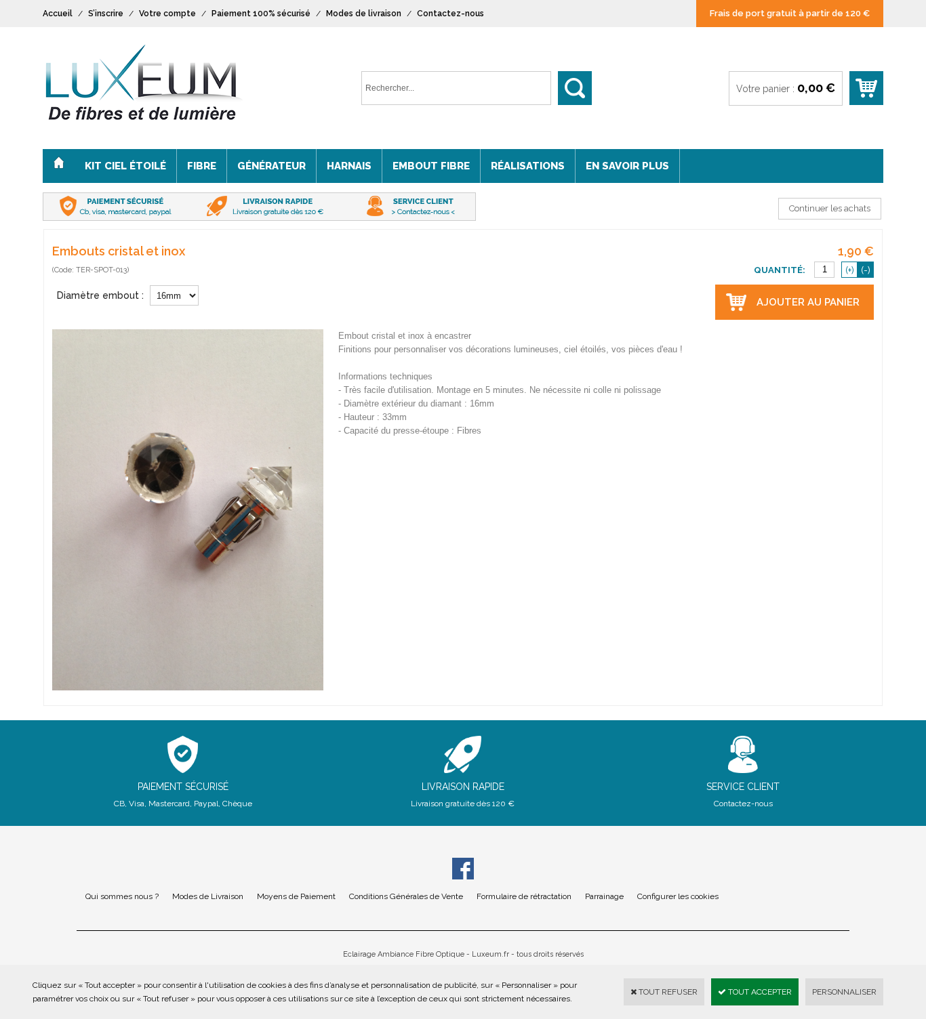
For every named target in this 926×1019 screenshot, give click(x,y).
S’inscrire (105, 13)
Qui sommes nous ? (122, 896)
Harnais (349, 166)
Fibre (201, 166)
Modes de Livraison (207, 896)
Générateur (271, 166)
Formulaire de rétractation (524, 896)
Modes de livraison (363, 13)
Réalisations (528, 166)
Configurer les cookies (678, 896)
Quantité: (780, 270)
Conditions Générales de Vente (406, 896)
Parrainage (604, 896)
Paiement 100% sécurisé (261, 13)
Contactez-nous (450, 13)
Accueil (58, 13)
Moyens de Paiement (296, 896)
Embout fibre (431, 166)
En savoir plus (627, 166)
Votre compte (167, 13)
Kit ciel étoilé (125, 166)
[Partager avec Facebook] (463, 870)
